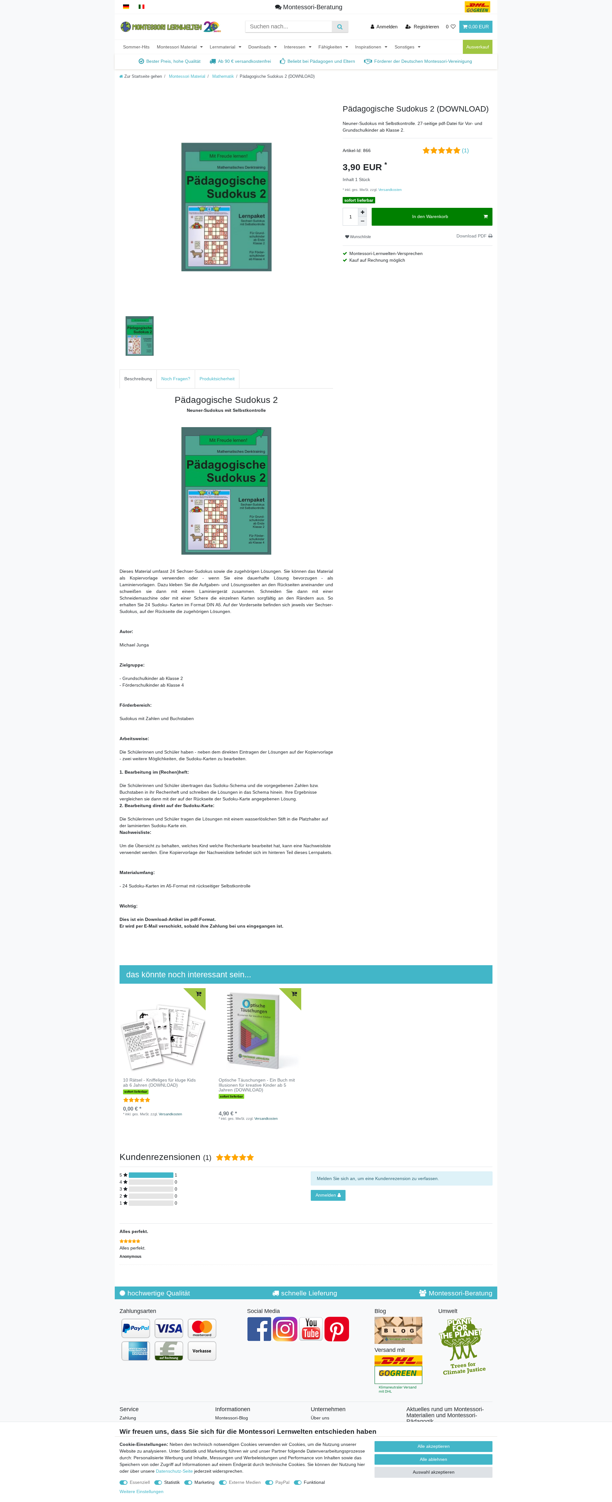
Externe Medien (245, 1482)
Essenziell (140, 1482)
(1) (465, 150)
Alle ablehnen (433, 1459)
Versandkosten (389, 190)
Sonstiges (405, 46)
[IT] (141, 7)
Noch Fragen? (175, 378)
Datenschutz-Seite (174, 1471)
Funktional (314, 1482)
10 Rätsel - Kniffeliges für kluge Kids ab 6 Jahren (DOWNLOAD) (159, 1082)
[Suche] (340, 26)
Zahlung (128, 1417)
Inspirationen (368, 46)
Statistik (172, 1482)
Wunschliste (360, 237)
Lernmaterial (223, 46)
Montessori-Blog (231, 1417)
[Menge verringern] (362, 221)
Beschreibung (138, 378)
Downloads (260, 46)
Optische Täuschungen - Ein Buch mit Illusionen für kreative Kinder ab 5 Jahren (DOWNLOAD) (257, 1085)
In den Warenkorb (430, 216)
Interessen (295, 46)
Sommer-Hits (136, 46)
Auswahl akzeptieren (434, 1472)
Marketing (204, 1482)
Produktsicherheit (217, 378)
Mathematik (222, 76)
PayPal (282, 1482)
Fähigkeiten (330, 46)
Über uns (320, 1417)
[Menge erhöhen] (362, 212)
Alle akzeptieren (434, 1446)
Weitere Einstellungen (142, 1491)
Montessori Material (177, 46)
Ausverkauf (477, 46)
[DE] (126, 7)
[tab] (138, 378)
